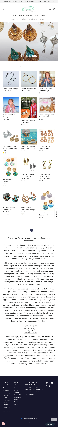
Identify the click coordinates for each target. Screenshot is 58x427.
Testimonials (6, 411)
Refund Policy (6, 393)
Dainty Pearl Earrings (30, 332)
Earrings (15, 65)
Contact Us (6, 387)
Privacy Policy (7, 400)
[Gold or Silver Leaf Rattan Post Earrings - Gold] (3, 152)
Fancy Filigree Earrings (30, 331)
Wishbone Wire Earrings (30, 325)
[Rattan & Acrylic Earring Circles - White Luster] (40, 219)
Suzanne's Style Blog (5, 403)
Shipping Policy (7, 390)
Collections (9, 65)
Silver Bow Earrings (30, 329)
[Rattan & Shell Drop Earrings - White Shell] (3, 121)
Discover (43, 19)
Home (14, 15)
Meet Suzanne (33, 19)
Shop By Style (39, 15)
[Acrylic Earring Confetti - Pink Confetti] (3, 186)
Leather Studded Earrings (30, 327)
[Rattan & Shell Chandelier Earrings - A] (21, 214)
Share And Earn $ (7, 408)
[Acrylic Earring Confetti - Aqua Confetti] (5, 186)
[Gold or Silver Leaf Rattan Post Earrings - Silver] (5, 152)
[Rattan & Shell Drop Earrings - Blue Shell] (5, 121)
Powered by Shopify (29, 422)
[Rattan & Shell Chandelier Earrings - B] (23, 214)
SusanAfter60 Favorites (18, 19)
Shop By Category (25, 15)
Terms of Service (5, 396)
